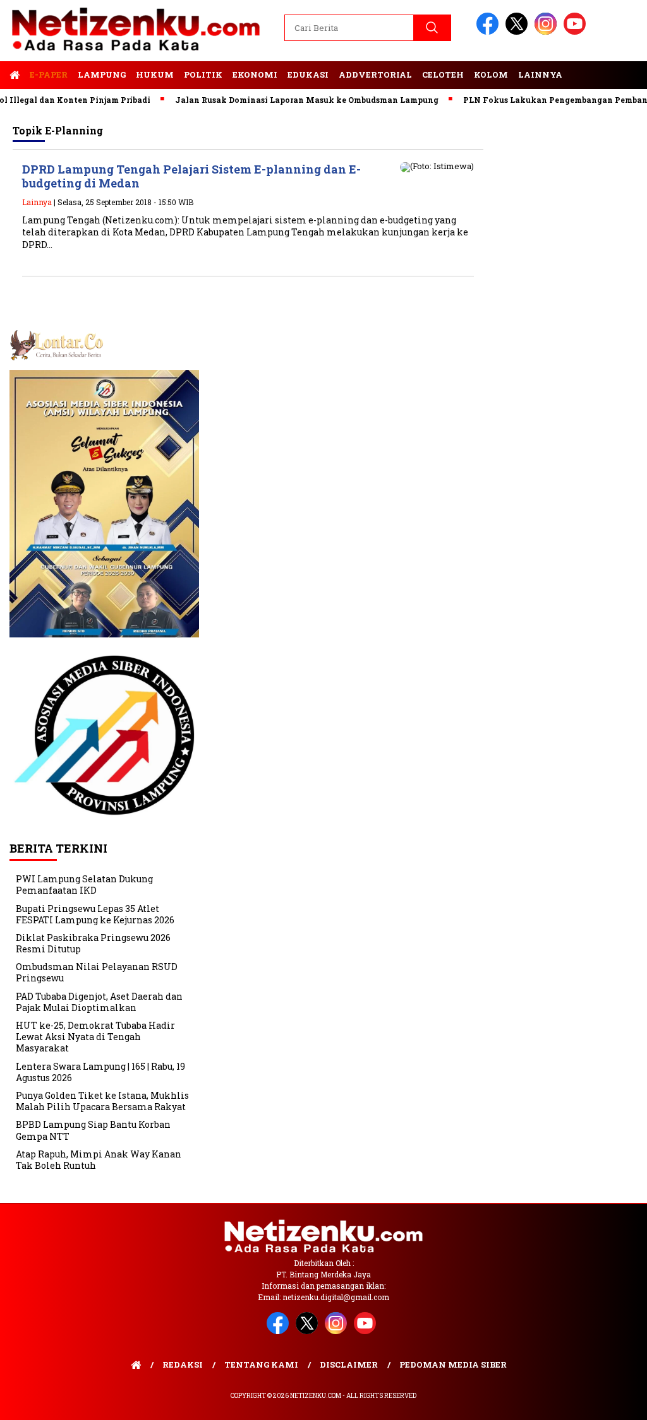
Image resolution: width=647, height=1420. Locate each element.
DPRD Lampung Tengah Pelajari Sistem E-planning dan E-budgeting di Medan (191, 176)
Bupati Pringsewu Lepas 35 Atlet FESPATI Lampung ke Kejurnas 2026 (95, 914)
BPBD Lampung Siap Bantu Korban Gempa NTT (93, 1130)
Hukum (155, 74)
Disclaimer (349, 1364)
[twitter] (518, 32)
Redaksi (182, 1364)
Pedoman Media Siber (453, 1364)
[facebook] (489, 32)
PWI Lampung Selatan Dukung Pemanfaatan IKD (84, 884)
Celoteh (443, 74)
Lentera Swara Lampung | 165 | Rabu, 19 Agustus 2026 (100, 1072)
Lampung (102, 74)
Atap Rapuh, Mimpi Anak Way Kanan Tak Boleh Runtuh (98, 1159)
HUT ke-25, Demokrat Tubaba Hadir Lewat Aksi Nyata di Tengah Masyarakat (95, 1036)
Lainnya (540, 74)
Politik (203, 74)
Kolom (491, 74)
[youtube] (577, 32)
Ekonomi (255, 74)
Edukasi (308, 74)
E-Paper (49, 74)
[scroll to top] (617, 1400)
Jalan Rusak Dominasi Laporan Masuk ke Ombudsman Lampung (286, 100)
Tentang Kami (261, 1364)
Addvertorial (375, 74)
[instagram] (548, 32)
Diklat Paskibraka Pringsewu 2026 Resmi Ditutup (93, 943)
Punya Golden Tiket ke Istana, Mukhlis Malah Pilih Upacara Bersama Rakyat (102, 1101)
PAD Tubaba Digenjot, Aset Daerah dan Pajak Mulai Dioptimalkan (99, 1002)
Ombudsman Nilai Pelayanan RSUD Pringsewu (97, 972)
